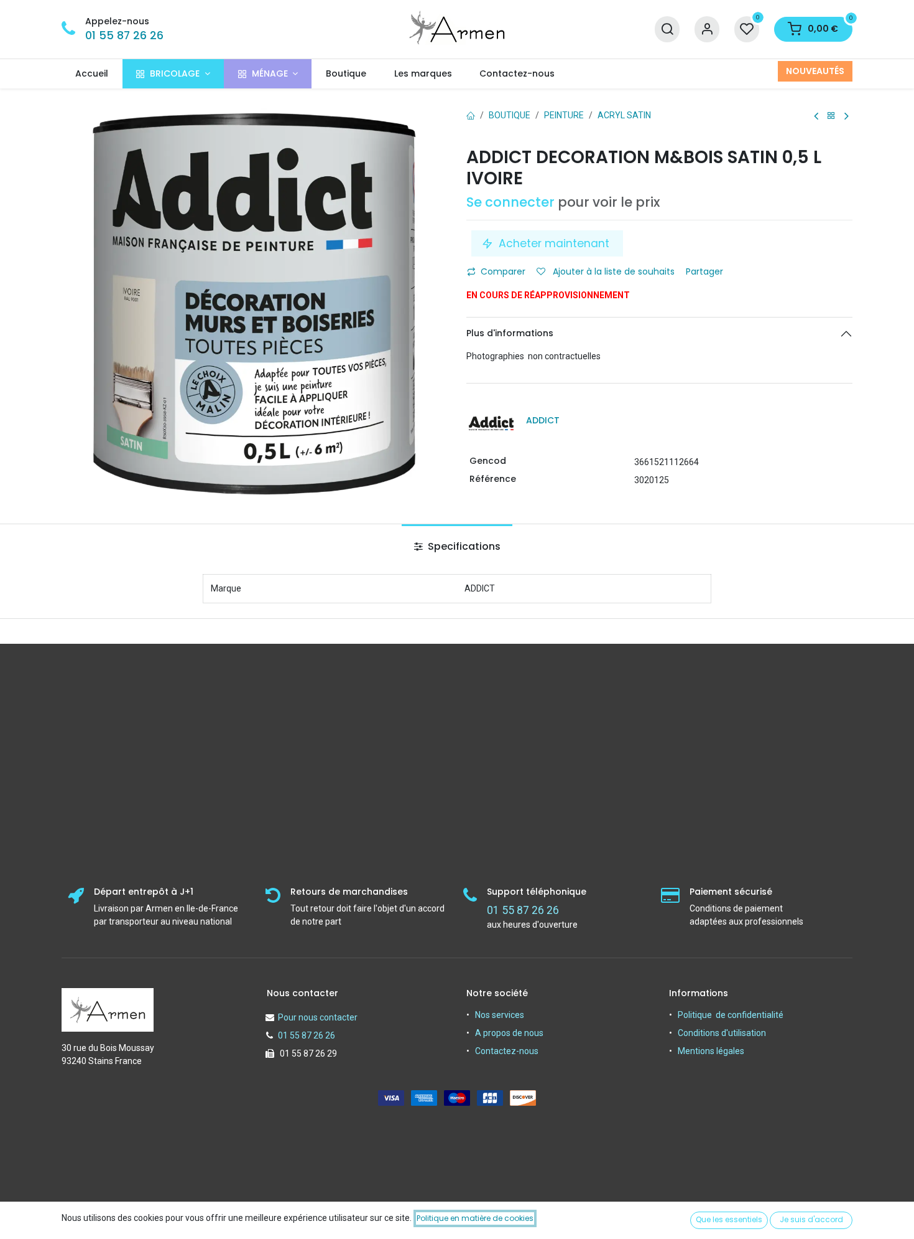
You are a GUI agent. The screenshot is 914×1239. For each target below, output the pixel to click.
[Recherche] (667, 29)
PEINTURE (564, 115)
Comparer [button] (503, 271)
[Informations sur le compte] (707, 29)
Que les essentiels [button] (729, 1219)
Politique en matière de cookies (475, 1218)
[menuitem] (92, 73)
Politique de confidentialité (730, 1015)
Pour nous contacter (318, 1017)
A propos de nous (509, 1033)
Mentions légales (711, 1051)
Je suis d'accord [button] (811, 1219)
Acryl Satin (624, 115)
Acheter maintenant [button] (554, 243)
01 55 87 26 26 (124, 35)
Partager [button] (706, 271)
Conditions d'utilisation (722, 1033)
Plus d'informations (509, 333)
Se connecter (510, 202)
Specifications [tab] (463, 546)
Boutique (509, 115)
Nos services (499, 1015)
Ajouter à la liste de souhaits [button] (612, 271)
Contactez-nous (506, 1051)
